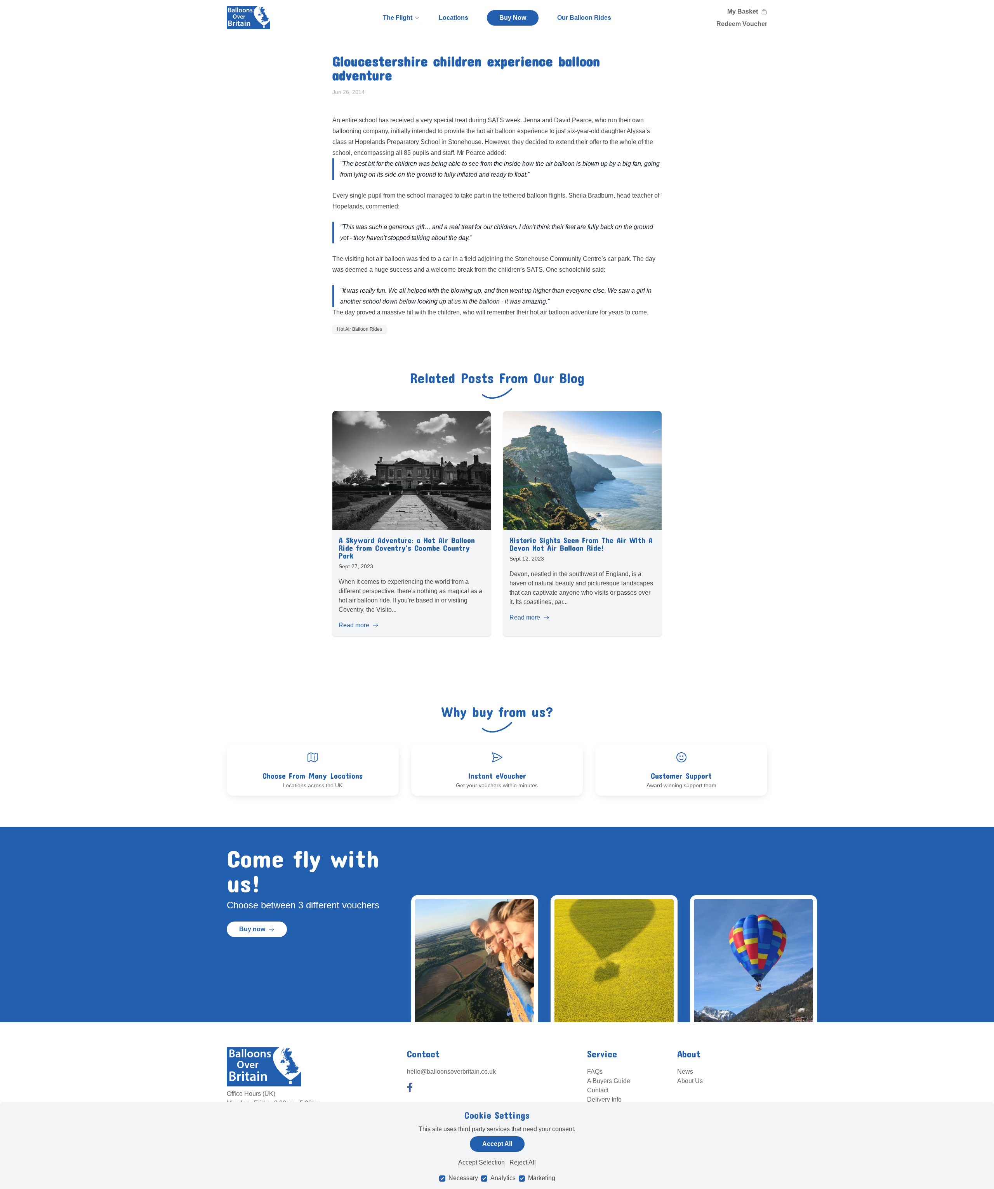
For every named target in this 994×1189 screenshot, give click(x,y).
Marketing (541, 1178)
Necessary (463, 1178)
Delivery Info (604, 1099)
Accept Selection (481, 1162)
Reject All (522, 1162)
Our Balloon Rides (584, 17)
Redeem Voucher (741, 24)
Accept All (497, 1143)
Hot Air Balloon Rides (359, 329)
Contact (597, 1090)
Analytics (503, 1178)
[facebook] (410, 1087)
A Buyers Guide (608, 1081)
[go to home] (248, 17)
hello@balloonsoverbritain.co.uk (451, 1071)
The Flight (397, 17)
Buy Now (512, 17)
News (685, 1071)
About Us (690, 1081)
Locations (453, 17)
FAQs (595, 1071)
